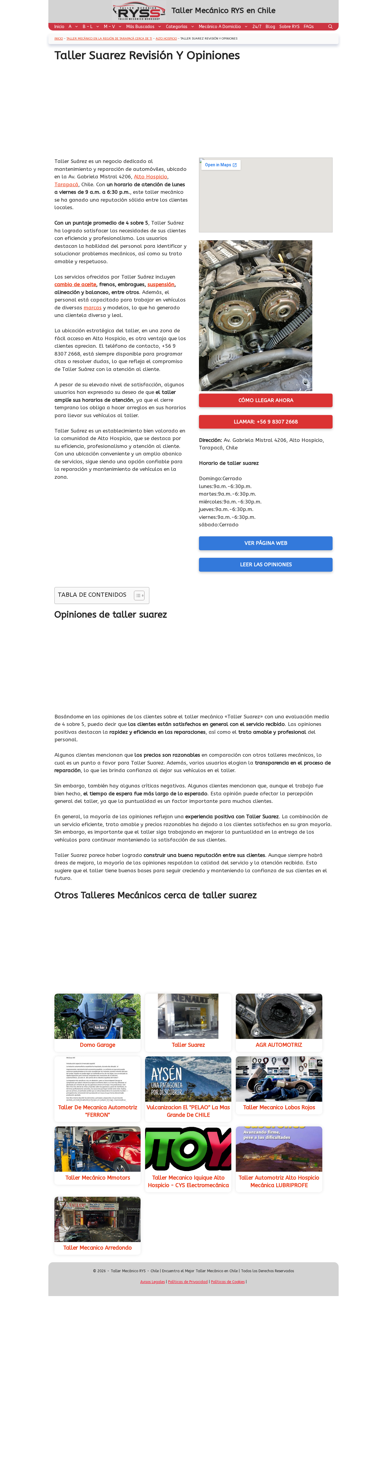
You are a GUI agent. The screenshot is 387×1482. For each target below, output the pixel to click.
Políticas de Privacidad (188, 1282)
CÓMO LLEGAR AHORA (266, 400)
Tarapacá (66, 184)
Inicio (59, 26)
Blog (270, 26)
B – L (88, 26)
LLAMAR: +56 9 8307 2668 (266, 422)
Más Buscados (140, 26)
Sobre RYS (289, 26)
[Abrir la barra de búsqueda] (330, 26)
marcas (93, 308)
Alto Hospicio (166, 38)
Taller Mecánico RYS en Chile (223, 10)
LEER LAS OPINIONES (266, 564)
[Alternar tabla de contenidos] (136, 595)
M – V (109, 26)
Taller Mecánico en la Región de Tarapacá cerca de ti (109, 38)
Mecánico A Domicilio (220, 26)
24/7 (257, 26)
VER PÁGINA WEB (266, 543)
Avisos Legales (152, 1282)
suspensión (161, 284)
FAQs (309, 26)
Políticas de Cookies (228, 1282)
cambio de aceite (75, 284)
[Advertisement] (193, 107)
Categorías (176, 26)
